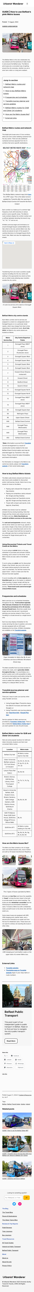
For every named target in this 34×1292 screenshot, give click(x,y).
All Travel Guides (8, 1243)
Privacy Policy (7, 1265)
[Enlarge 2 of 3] (29, 857)
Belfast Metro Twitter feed (21, 724)
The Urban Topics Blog (9, 1220)
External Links (11, 118)
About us (5, 1258)
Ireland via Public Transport (11, 1246)
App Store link (14, 713)
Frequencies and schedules (16, 97)
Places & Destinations (9, 1216)
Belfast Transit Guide (13, 1104)
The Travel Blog (7, 1212)
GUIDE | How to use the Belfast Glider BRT (15, 1130)
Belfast (4, 1104)
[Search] (26, 1197)
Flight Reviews (7, 1227)
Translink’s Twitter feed (17, 721)
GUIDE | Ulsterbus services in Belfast (13, 1178)
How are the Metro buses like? (17, 114)
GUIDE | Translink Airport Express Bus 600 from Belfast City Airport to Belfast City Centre (17, 1154)
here (29, 194)
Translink (27, 443)
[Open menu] (27, 4)
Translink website (20, 630)
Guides (23, 1104)
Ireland (28, 1104)
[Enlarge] (29, 149)
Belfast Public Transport (10, 1250)
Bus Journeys (6, 1235)
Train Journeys (7, 1231)
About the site (7, 1262)
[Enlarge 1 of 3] (13, 857)
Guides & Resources (9, 26)
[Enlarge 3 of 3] (29, 870)
